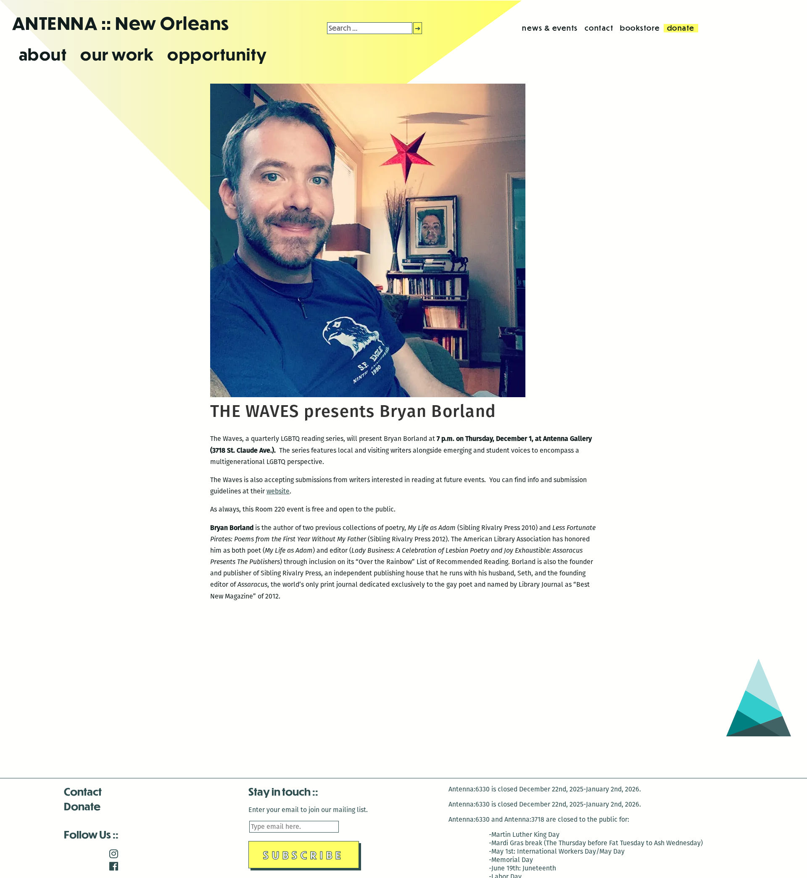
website (278, 491)
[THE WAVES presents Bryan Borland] (367, 395)
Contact (83, 791)
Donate (82, 805)
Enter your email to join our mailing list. (308, 810)
